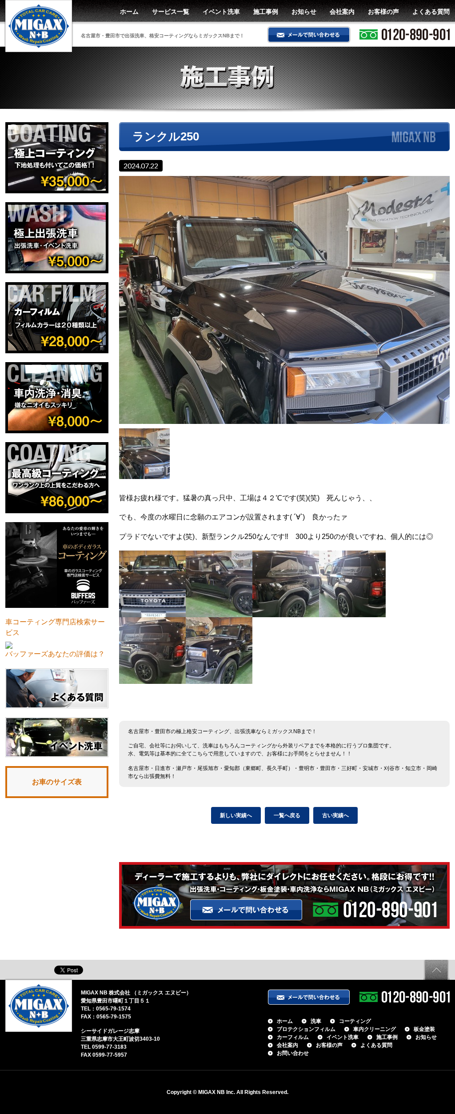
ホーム (129, 11)
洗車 (316, 1021)
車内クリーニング (374, 1029)
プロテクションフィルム (306, 1029)
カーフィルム (293, 1037)
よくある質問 (431, 11)
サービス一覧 (170, 11)
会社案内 (342, 11)
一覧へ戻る (287, 815)
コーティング (355, 1021)
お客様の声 (383, 11)
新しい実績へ (236, 815)
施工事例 (265, 11)
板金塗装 (424, 1029)
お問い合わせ (293, 1053)
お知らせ (303, 11)
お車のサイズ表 (57, 782)
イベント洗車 (221, 11)
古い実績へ (335, 815)
